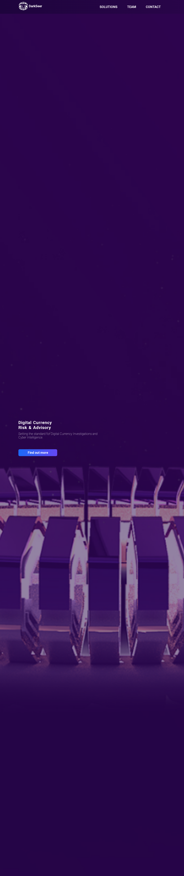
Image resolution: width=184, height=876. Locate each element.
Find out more (38, 452)
